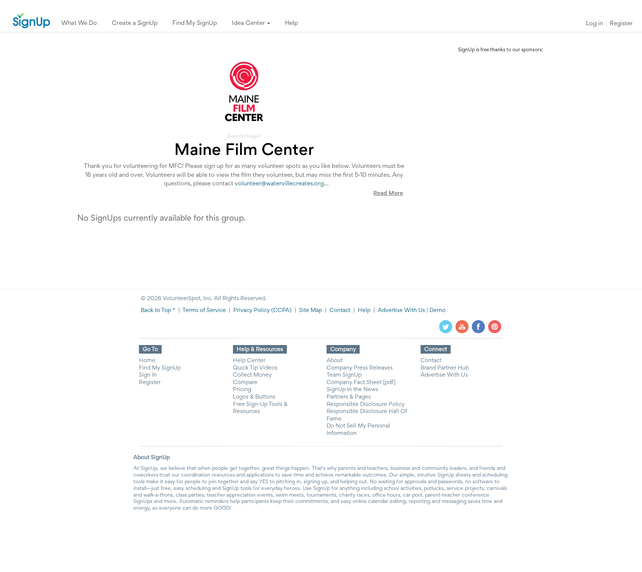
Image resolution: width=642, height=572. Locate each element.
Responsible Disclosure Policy (366, 404)
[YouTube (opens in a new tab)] (461, 326)
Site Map (310, 310)
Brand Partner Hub (445, 368)
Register (621, 24)
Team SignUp (344, 375)
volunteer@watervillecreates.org (279, 184)
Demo (437, 310)
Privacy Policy (251, 310)
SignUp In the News (352, 389)
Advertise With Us (401, 310)
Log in (594, 24)
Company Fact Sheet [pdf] (361, 382)
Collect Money (252, 375)
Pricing (242, 389)
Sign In (148, 375)
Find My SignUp (160, 368)
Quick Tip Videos (255, 368)
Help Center (249, 360)
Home (147, 360)
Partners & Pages (349, 397)
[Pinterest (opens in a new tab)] (494, 326)
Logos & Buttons (254, 397)
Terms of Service (204, 310)
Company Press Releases (360, 368)
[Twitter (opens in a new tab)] (445, 326)
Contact (340, 310)
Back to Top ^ (158, 310)
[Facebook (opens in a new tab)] (478, 326)
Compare (245, 382)
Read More (388, 193)
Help (364, 310)
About (335, 360)
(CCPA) (281, 310)
